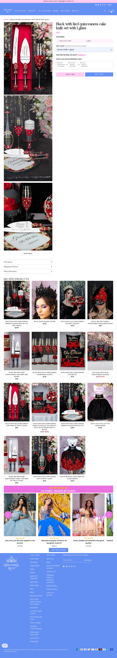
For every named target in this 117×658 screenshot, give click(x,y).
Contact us (51, 571)
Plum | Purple (35, 623)
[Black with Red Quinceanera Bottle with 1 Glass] (44, 455)
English (109, 4)
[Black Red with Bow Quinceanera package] (100, 351)
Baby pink (34, 641)
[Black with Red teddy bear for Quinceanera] (72, 455)
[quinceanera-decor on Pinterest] (98, 5)
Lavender (34, 562)
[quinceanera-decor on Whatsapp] (105, 5)
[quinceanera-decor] (8, 11)
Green (32, 572)
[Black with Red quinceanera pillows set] (72, 351)
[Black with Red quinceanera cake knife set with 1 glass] (17, 402)
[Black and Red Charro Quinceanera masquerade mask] (100, 300)
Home (6, 19)
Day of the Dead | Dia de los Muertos (35, 601)
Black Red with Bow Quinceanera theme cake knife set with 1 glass (17, 478)
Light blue (34, 582)
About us (50, 559)
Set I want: (71, 46)
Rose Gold (34, 559)
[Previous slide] (8, 514)
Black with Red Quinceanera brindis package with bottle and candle (16, 323)
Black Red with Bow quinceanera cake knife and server (17, 374)
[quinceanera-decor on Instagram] (100, 5)
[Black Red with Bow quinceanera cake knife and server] (17, 351)
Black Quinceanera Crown (44, 321)
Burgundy (34, 607)
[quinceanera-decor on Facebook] (96, 5)
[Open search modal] (105, 11)
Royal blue (34, 585)
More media (28, 253)
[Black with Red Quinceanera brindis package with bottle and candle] (17, 300)
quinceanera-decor (22, 649)
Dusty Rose (34, 638)
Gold (32, 569)
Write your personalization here (69, 59)
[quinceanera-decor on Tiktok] (102, 5)
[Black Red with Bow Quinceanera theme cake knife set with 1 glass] (17, 455)
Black (32, 592)
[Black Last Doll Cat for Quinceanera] (100, 402)
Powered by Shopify (10, 651)
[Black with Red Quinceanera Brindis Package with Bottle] (72, 402)
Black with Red (36, 596)
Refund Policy (52, 586)
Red (31, 589)
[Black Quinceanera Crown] (44, 300)
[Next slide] (108, 514)
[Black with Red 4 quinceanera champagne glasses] (44, 351)
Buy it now (99, 74)
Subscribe (87, 560)
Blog (48, 562)
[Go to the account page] (108, 11)
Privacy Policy (52, 589)
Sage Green (35, 566)
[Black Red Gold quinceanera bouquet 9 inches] (72, 300)
